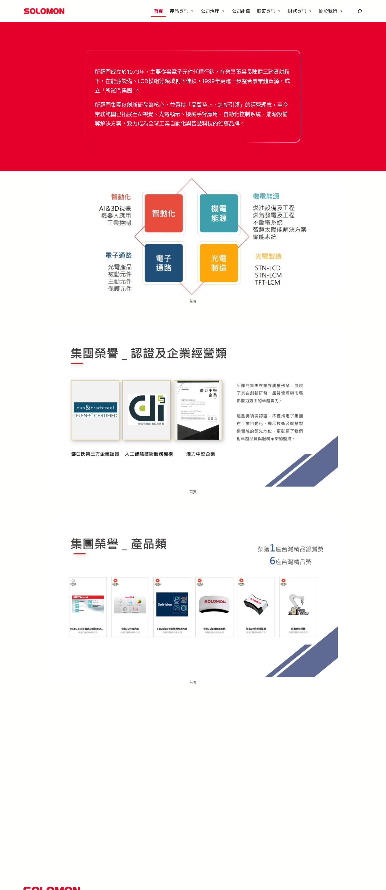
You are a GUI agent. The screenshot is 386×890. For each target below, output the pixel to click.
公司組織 (241, 11)
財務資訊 (297, 11)
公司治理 (210, 11)
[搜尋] (359, 11)
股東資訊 (266, 11)
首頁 (158, 11)
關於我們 (328, 11)
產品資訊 (179, 11)
